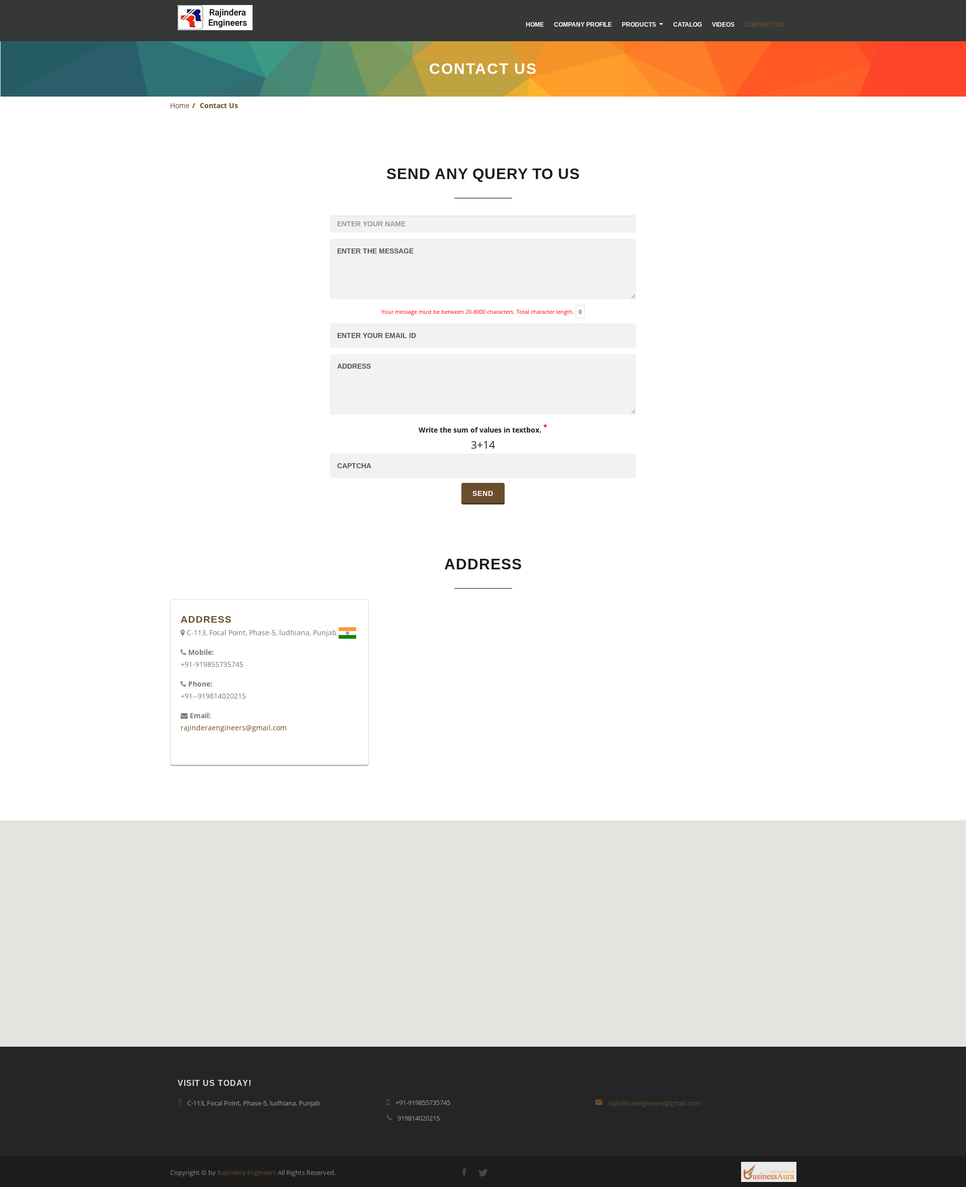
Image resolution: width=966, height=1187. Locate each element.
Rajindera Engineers (246, 1172)
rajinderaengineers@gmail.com (234, 727)
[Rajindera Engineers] (215, 17)
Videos (723, 24)
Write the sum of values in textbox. (483, 428)
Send (483, 493)
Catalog (687, 24)
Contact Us (764, 24)
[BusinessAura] (768, 1170)
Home (535, 24)
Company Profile (583, 24)
